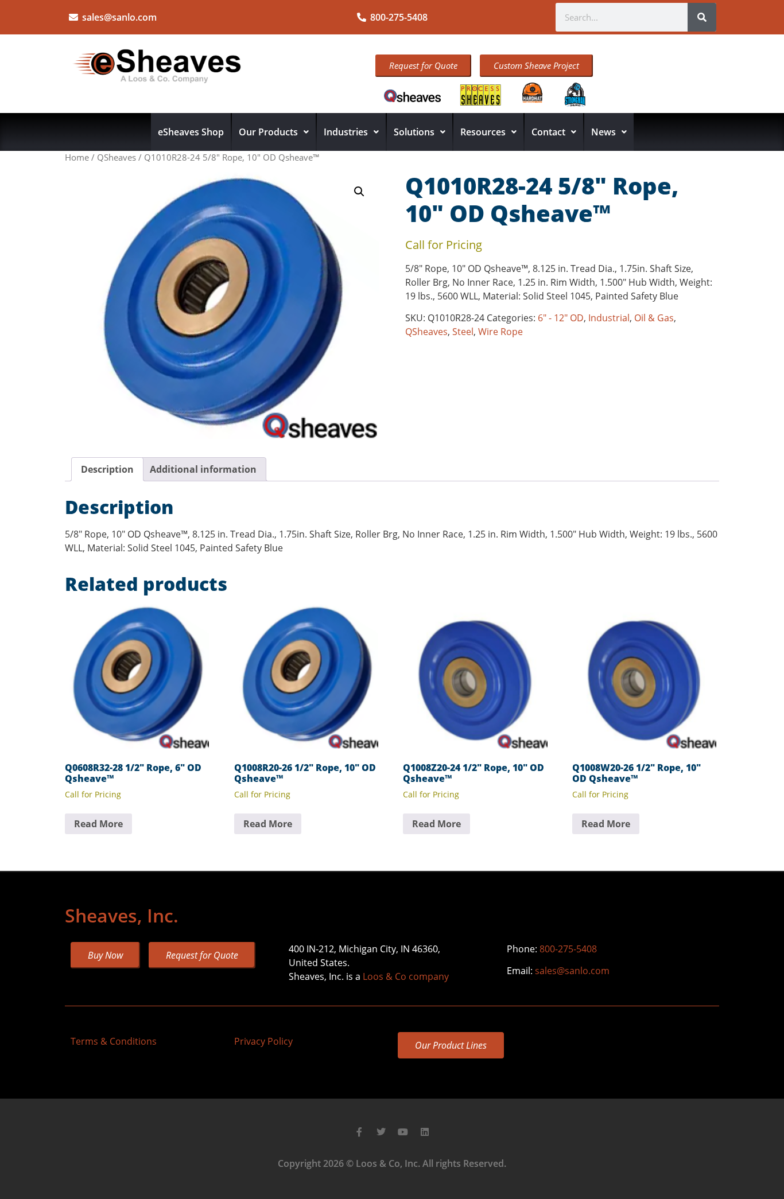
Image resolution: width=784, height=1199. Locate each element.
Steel (462, 331)
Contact (548, 132)
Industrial (609, 318)
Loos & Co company (406, 976)
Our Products (268, 132)
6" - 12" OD (561, 318)
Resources (483, 132)
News (603, 132)
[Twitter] (381, 1131)
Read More (98, 824)
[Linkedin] (424, 1131)
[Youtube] (402, 1131)
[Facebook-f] (359, 1131)
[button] (359, 191)
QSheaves (116, 157)
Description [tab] (107, 469)
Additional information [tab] (203, 469)
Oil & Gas (654, 318)
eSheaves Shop (191, 132)
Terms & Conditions (114, 1041)
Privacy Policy (263, 1041)
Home (77, 157)
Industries (346, 132)
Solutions (414, 132)
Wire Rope (500, 331)
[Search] (702, 17)
